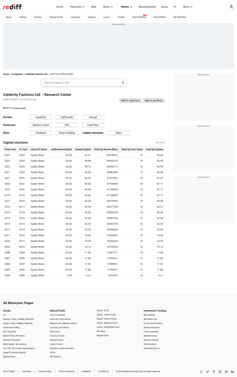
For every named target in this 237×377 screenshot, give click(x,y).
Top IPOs (12, 331)
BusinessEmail (147, 6)
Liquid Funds (56, 344)
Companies (17, 74)
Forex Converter (151, 331)
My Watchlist (179, 17)
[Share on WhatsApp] (201, 372)
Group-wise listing (11, 327)
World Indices (150, 344)
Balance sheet (41, 125)
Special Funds (56, 340)
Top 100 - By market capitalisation (19, 348)
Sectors (38, 17)
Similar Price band (11, 340)
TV (174, 6)
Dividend (41, 132)
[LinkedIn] (232, 372)
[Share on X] (207, 372)
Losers (106, 17)
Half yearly (67, 117)
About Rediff (9, 371)
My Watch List (150, 319)
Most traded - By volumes (15, 344)
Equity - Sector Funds (107, 319)
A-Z (4, 315)
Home (59, 6)
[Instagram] (220, 372)
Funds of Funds (57, 336)
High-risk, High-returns (60, 319)
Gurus (164, 6)
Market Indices (150, 336)
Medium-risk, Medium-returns (63, 323)
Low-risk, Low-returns (59, 327)
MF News (101, 331)
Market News (9, 356)
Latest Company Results (14, 352)
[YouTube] (226, 372)
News (106, 6)
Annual (93, 117)
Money (125, 6)
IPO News (20, 336)
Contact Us (103, 371)
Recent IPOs (8, 336)
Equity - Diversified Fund (108, 327)
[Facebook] (213, 372)
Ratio (119, 132)
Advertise (26, 371)
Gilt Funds (55, 331)
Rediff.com (129, 371)
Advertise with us (152, 348)
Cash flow (93, 125)
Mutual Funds (56, 17)
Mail (93, 6)
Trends (121, 17)
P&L (67, 125)
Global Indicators (152, 327)
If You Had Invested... (153, 323)
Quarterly (41, 117)
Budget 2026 (103, 335)
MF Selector (55, 356)
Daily (14, 319)
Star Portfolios (139, 17)
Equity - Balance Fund (107, 323)
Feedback (86, 371)
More (186, 6)
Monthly (30, 319)
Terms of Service (66, 371)
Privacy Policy (45, 371)
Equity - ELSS (103, 310)
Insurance (75, 17)
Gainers (92, 17)
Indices (23, 17)
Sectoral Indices (151, 340)
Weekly (21, 319)
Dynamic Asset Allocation (62, 348)
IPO (4, 331)
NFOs (52, 352)
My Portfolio (160, 17)
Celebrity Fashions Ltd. (36, 74)
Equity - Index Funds (106, 314)
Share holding (67, 132)
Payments (76, 6)
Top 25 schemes (57, 315)
